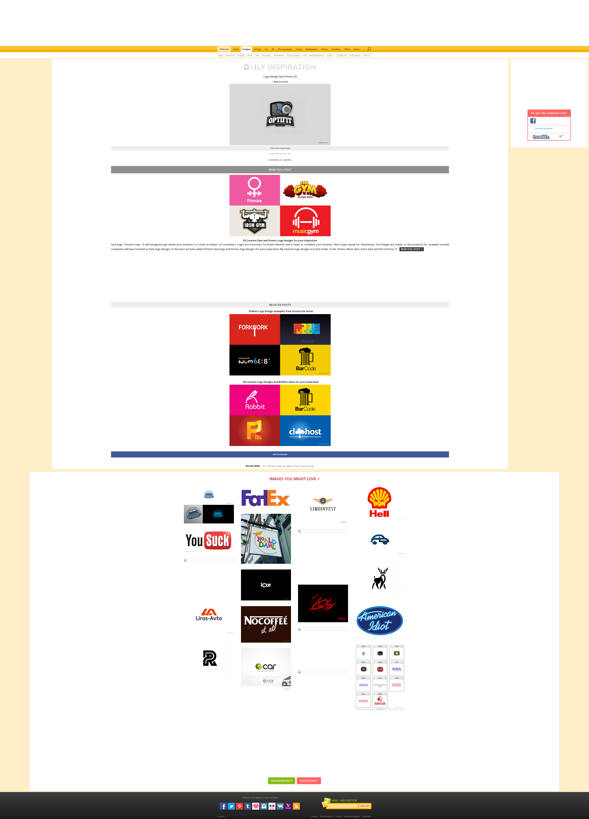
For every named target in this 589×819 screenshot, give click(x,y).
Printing (266, 55)
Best (221, 55)
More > (367, 55)
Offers (347, 49)
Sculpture (341, 55)
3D (273, 49)
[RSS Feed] (296, 805)
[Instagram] (263, 805)
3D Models (279, 55)
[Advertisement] (294, 23)
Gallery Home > (309, 780)
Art (266, 49)
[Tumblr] (247, 805)
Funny (299, 49)
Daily (236, 49)
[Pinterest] (239, 805)
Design (257, 49)
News (357, 49)
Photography (285, 49)
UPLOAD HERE (252, 466)
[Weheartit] (255, 805)
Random (230, 55)
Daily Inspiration (302, 466)
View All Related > (281, 780)
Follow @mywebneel (543, 128)
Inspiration (355, 55)
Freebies (336, 49)
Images (246, 49)
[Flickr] (271, 805)
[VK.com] (280, 805)
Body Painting (316, 55)
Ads (257, 55)
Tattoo (330, 55)
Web (250, 55)
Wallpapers (312, 49)
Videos (324, 49)
